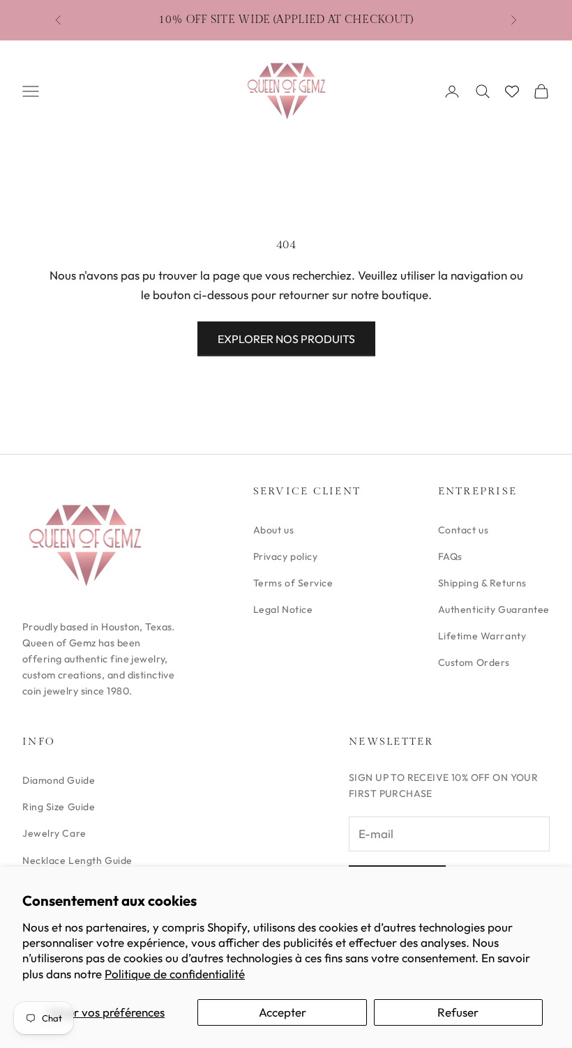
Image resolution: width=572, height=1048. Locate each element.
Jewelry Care (54, 833)
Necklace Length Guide (77, 860)
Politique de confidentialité (175, 973)
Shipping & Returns (482, 583)
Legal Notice (283, 609)
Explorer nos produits (286, 339)
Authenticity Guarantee (494, 609)
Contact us (463, 530)
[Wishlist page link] (512, 91)
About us (273, 530)
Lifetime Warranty (482, 636)
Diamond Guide (58, 780)
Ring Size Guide (58, 806)
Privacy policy (285, 556)
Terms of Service (293, 583)
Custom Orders (474, 662)
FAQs (450, 556)
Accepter (282, 1012)
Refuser (458, 1012)
